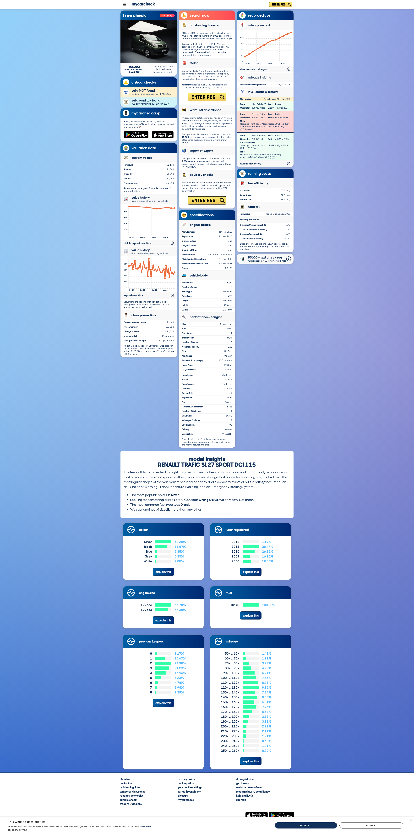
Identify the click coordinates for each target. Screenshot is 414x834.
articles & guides (130, 787)
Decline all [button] (371, 825)
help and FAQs (244, 795)
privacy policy (186, 779)
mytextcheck (186, 799)
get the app (243, 783)
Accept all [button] (306, 825)
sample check (128, 799)
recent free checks (131, 795)
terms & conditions (189, 791)
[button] (79, 830)
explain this (163, 572)
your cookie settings (190, 787)
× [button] (410, 820)
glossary (183, 795)
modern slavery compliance (253, 791)
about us (125, 779)
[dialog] (207, 825)
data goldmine (245, 779)
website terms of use (249, 787)
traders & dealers (131, 803)
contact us (126, 783)
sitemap (241, 799)
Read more (145, 826)
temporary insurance (133, 791)
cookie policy (186, 783)
